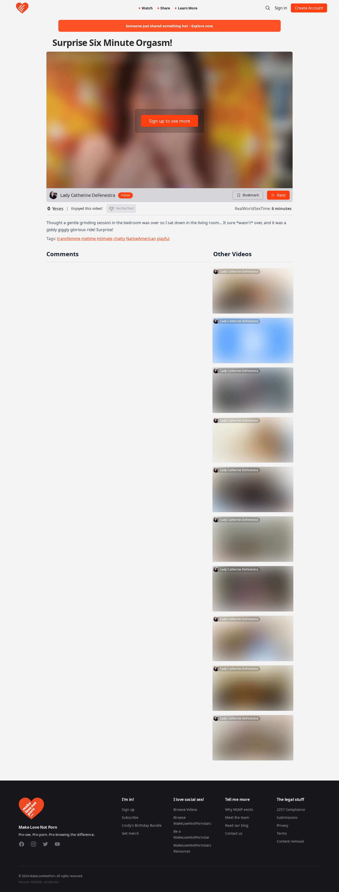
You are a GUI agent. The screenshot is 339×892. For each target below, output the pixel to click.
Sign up (128, 809)
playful (163, 238)
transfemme (68, 238)
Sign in (281, 8)
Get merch (130, 833)
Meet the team (237, 817)
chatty (119, 238)
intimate (104, 238)
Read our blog (236, 825)
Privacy (282, 825)
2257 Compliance (291, 809)
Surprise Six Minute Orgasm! (112, 42)
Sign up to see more (169, 121)
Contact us (233, 833)
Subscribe (130, 817)
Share (165, 8)
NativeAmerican (141, 238)
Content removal (290, 841)
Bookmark (251, 195)
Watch (147, 8)
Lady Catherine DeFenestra (87, 195)
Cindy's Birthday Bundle (142, 825)
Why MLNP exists (239, 809)
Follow (125, 195)
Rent (281, 195)
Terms (282, 833)
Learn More (187, 8)
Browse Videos (185, 809)
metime (88, 238)
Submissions (287, 817)
